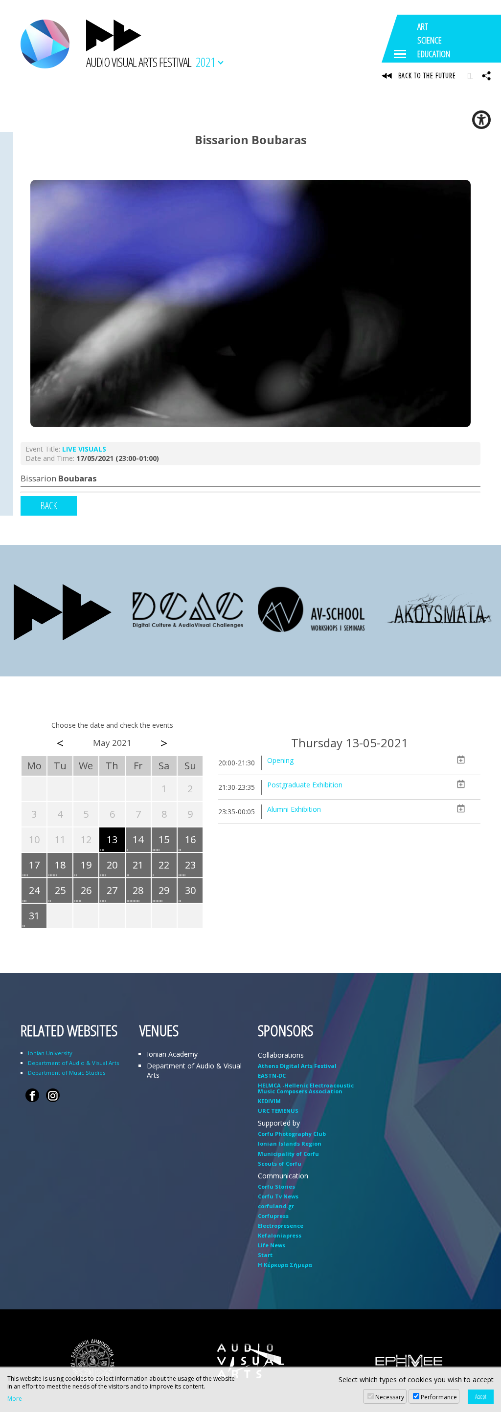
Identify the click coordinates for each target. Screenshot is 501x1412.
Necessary (389, 1397)
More (14, 1399)
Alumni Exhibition (294, 809)
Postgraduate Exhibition (304, 784)
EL (470, 76)
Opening (280, 760)
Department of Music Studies (66, 1072)
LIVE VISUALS (84, 449)
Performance (439, 1397)
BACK (48, 505)
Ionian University (50, 1053)
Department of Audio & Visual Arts (73, 1062)
